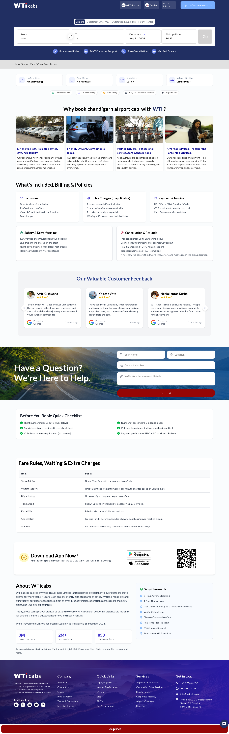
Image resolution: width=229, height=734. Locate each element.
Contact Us (63, 687)
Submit (166, 393)
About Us (62, 682)
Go (205, 36)
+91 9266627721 (189, 683)
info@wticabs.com (189, 694)
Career (61, 691)
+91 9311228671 (190, 688)
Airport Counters (145, 701)
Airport (80, 21)
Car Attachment (105, 705)
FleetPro (140, 705)
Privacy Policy (64, 696)
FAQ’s (100, 701)
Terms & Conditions (67, 701)
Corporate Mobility (146, 696)
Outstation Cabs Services (149, 687)
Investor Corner (65, 705)
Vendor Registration (107, 687)
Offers (100, 691)
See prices (114, 729)
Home (17, 64)
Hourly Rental (145, 21)
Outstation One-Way (98, 21)
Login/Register (104, 682)
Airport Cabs (28, 64)
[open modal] (224, 724)
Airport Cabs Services (147, 682)
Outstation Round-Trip (124, 21)
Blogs (100, 696)
